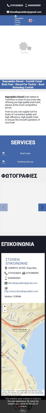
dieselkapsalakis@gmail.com (22, 283)
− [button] (5, 310)
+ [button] (5, 306)
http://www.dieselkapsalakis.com (21, 291)
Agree (23, 411)
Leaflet (4, 391)
